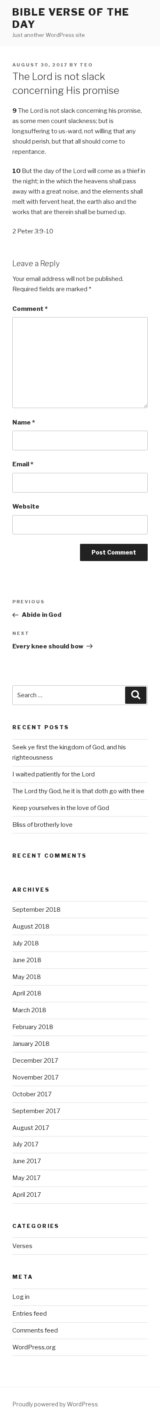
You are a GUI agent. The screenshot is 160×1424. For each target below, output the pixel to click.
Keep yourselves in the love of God (60, 808)
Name (23, 422)
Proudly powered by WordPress (55, 1404)
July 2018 (25, 943)
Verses (22, 1246)
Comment (30, 309)
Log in (21, 1297)
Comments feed (35, 1330)
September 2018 (36, 909)
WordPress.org (34, 1347)
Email (22, 464)
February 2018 (32, 1027)
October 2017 (32, 1094)
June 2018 (26, 960)
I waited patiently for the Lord (53, 774)
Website (25, 506)
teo (86, 65)
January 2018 (31, 1043)
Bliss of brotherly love (42, 824)
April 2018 (26, 993)
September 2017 (36, 1111)
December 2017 (35, 1060)
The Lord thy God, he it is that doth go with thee (78, 791)
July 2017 (25, 1144)
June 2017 (26, 1161)
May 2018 (26, 977)
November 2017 (35, 1077)
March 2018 (29, 1010)
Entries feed (29, 1313)
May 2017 (26, 1178)
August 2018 (31, 926)
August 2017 (30, 1128)
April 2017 (26, 1194)
